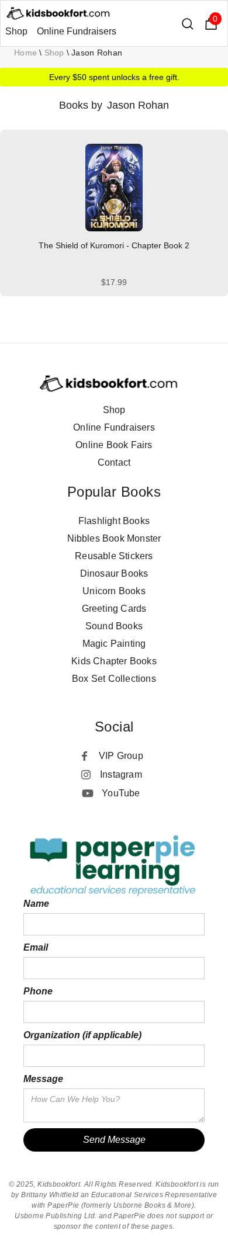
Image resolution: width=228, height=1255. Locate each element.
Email (35, 947)
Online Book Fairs (113, 445)
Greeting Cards (114, 608)
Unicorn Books (114, 591)
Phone (38, 991)
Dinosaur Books (114, 573)
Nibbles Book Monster (114, 538)
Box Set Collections (114, 679)
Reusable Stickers (114, 556)
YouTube (121, 793)
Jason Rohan (96, 52)
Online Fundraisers (76, 31)
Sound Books (114, 626)
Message (43, 1079)
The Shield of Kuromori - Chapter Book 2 (114, 245)
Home (25, 52)
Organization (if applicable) (82, 1035)
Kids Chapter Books (114, 661)
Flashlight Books (114, 521)
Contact (114, 462)
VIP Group (121, 756)
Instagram (121, 774)
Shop (16, 31)
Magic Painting (114, 644)
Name (36, 904)
